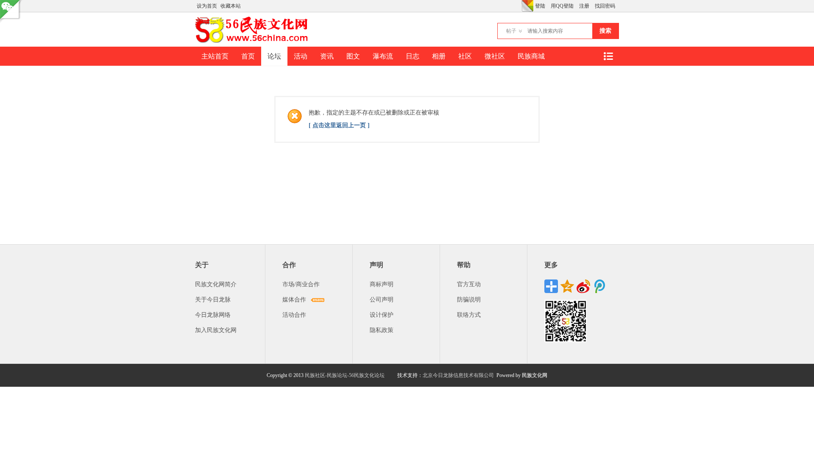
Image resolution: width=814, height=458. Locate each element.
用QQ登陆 (562, 6)
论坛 (274, 56)
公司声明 (381, 299)
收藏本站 (230, 6)
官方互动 (469, 284)
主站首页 (215, 56)
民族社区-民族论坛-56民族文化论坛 (345, 375)
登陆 (540, 6)
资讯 (327, 56)
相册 (439, 56)
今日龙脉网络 (213, 315)
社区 (465, 56)
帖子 (511, 31)
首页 (248, 56)
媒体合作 (294, 299)
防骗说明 (469, 299)
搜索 (605, 31)
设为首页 (207, 6)
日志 (412, 56)
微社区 (495, 56)
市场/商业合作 (301, 284)
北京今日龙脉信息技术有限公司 (458, 375)
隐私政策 (381, 330)
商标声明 (381, 284)
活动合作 (294, 315)
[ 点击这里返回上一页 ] (339, 125)
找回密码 (605, 6)
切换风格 (527, 6)
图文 (353, 56)
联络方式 (469, 315)
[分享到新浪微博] (583, 286)
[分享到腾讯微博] (599, 286)
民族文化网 (534, 375)
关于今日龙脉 (213, 299)
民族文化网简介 (216, 284)
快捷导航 (608, 56)
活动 (300, 56)
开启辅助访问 (519, 6)
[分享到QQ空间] (567, 286)
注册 (584, 6)
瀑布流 (383, 56)
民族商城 (531, 56)
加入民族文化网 (216, 330)
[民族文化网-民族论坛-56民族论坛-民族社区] (253, 42)
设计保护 (381, 315)
